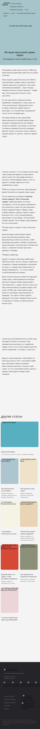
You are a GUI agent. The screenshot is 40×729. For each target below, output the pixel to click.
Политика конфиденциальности (14, 673)
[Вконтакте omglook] (16, 684)
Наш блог (7, 705)
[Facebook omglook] (24, 684)
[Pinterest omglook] (32, 684)
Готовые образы (16, 3)
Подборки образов (16, 6)
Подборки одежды (16, 9)
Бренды (6, 709)
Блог (26, 9)
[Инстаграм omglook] (8, 684)
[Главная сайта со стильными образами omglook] (6, 6)
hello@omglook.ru (9, 678)
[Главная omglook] (18, 670)
